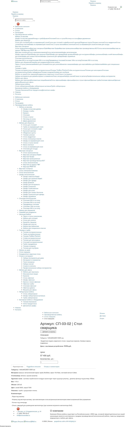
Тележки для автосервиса (93, 70)
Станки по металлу (81, 76)
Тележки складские (47, 72)
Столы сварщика (31, 74)
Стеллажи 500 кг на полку (40, 60)
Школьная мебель (54, 62)
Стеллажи (52, 38)
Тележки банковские (21, 90)
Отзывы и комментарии (51, 366)
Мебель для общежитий (23, 62)
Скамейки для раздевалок (39, 62)
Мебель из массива (21, 36)
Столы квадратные (110, 42)
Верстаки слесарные (22, 46)
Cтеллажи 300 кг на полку (89, 60)
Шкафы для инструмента (82, 54)
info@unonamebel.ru (23, 415)
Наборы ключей (69, 76)
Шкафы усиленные (96, 54)
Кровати (46, 38)
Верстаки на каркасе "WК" (31, 165)
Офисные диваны (29, 288)
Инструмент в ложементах (44, 76)
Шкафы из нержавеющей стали (39, 44)
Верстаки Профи (53, 48)
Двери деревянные (84, 38)
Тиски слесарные (58, 76)
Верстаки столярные (22, 52)
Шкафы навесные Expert (23, 54)
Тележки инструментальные (24, 70)
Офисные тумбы (95, 80)
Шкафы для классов (80, 64)
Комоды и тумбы (38, 38)
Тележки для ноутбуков (61, 72)
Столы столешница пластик (32, 139)
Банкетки (48, 80)
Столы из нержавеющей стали (85, 44)
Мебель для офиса (21, 78)
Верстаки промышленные (67, 48)
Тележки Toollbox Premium (59, 70)
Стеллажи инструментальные (33, 242)
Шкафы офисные (67, 80)
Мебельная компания (22, 26)
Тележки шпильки (98, 42)
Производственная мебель (24, 34)
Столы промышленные (22, 48)
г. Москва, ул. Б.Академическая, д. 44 (28, 411)
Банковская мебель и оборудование (27, 88)
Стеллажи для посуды (102, 44)
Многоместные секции (38, 80)
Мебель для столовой (41, 64)
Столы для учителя (54, 64)
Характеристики (18, 366)
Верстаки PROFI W (30, 50)
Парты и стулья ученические (24, 64)
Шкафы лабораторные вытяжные (40, 86)
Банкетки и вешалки (67, 64)
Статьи (17, 30)
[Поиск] (34, 20)
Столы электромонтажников (38, 52)
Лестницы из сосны (72, 38)
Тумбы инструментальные (42, 70)
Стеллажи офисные (107, 80)
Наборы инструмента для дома (25, 76)
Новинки (18, 92)
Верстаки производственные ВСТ (87, 48)
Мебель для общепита (22, 40)
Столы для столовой (22, 42)
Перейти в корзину (95, 3)
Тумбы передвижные (34, 72)
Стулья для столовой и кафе (58, 42)
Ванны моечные (69, 44)
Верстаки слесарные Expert (39, 48)
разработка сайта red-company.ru (65, 421)
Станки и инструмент (65, 74)
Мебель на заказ (20, 74)
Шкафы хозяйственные (110, 54)
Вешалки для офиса (26, 82)
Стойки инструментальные (76, 70)
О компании (19, 28)
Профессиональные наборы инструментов (101, 76)
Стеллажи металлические (23, 58)
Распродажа (19, 32)
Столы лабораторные (22, 86)
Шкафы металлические (69, 52)
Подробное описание (34, 366)
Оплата (102, 313)
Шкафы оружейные (68, 56)
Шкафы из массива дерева (24, 38)
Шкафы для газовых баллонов (32, 56)
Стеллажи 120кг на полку (73, 60)
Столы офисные (56, 80)
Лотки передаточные (35, 90)
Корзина (93, 1)
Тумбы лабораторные (58, 86)
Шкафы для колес (29, 190)
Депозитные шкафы (48, 90)
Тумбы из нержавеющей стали (39, 42)
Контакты (18, 94)
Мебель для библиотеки (95, 64)
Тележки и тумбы (20, 68)
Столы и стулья (60, 38)
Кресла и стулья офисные (81, 80)
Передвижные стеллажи (57, 60)
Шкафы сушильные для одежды (52, 56)
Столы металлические (105, 48)
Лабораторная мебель (22, 84)
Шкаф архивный (68, 54)
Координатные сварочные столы (47, 74)
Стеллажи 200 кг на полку (23, 60)
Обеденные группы (86, 42)
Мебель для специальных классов (34, 228)
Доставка (103, 316)
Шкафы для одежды (56, 54)
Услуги (102, 318)
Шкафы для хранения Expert (40, 54)
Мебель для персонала (23, 80)
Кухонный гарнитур (73, 42)
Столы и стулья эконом (56, 44)
